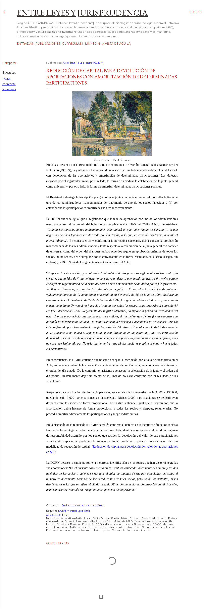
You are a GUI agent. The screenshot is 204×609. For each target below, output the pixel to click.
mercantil (9, 84)
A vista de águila (116, 43)
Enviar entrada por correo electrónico (83, 505)
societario (9, 89)
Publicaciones (47, 43)
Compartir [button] (9, 63)
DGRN (7, 79)
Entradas (25, 43)
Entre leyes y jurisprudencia (82, 12)
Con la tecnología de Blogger (102, 596)
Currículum (72, 43)
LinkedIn (92, 43)
